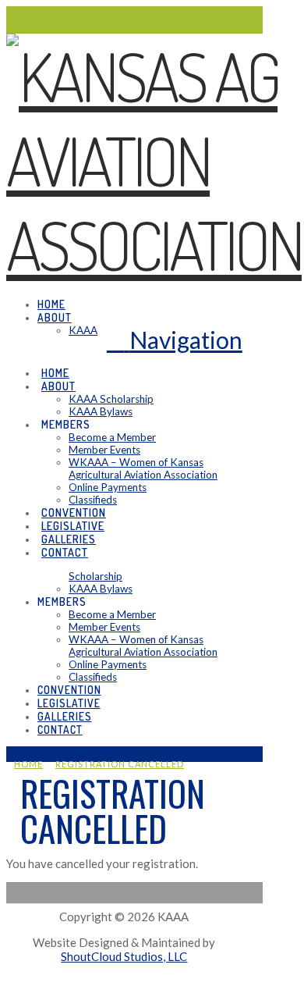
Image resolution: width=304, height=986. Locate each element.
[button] (174, 340)
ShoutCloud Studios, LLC (124, 956)
